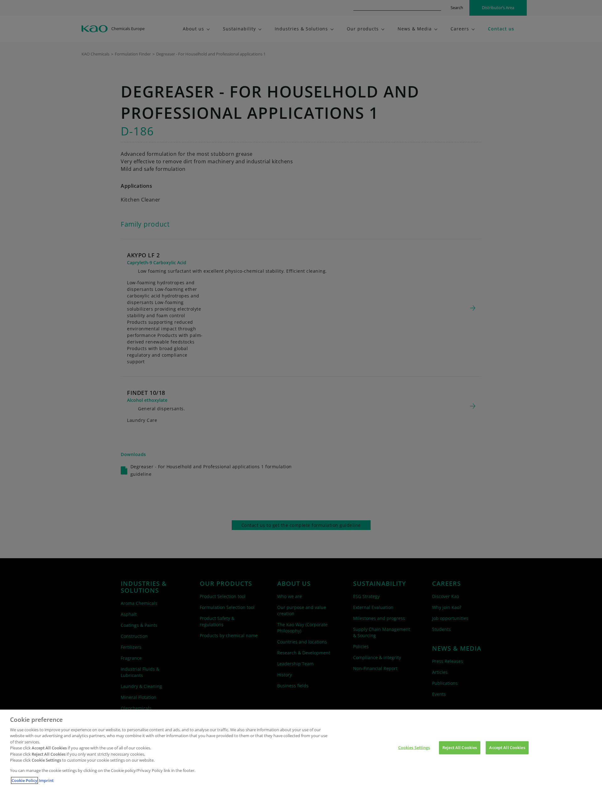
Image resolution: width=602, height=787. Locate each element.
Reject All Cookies (459, 747)
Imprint (46, 780)
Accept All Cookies (507, 747)
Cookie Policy (24, 780)
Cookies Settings (414, 747)
